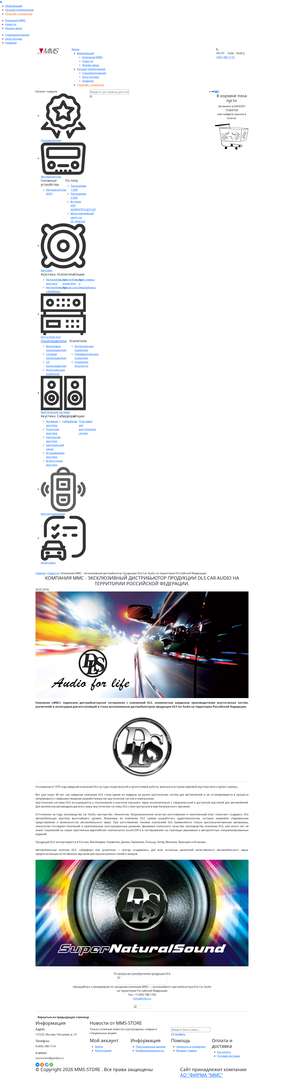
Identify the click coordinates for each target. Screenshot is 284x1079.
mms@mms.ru (142, 998)
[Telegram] (47, 1065)
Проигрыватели (54, 341)
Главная (41, 573)
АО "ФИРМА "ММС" (201, 1075)
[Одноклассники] (42, 1065)
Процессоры (70, 287)
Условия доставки (228, 1056)
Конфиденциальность (150, 1050)
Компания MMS (15, 20)
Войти (99, 1046)
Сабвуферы (69, 421)
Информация (13, 6)
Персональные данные (151, 1046)
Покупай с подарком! (18, 14)
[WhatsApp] (51, 1065)
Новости (10, 24)
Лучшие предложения (19, 10)
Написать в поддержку (191, 1046)
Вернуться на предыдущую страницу (63, 1017)
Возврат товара (186, 1050)
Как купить (224, 1052)
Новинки (11, 43)
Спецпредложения (17, 35)
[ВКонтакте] (37, 1065)
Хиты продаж (13, 39)
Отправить (178, 1034)
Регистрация (103, 1050)
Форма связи (13, 28)
